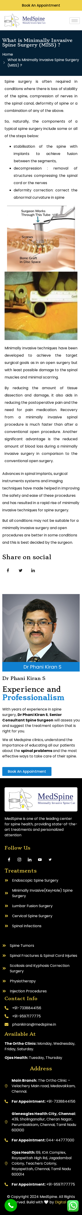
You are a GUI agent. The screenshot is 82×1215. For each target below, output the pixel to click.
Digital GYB (64, 1202)
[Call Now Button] (11, 1205)
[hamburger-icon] (74, 20)
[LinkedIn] (29, 859)
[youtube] (39, 859)
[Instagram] (19, 859)
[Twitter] (50, 859)
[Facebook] (9, 859)
